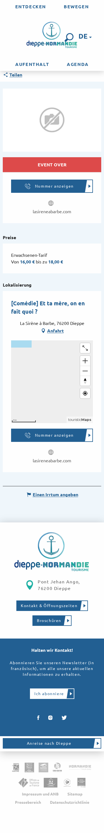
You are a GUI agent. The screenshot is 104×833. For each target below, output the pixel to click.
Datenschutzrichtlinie (69, 802)
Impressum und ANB (40, 794)
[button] (69, 37)
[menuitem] (30, 6)
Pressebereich (28, 802)
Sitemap (74, 794)
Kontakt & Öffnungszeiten (49, 606)
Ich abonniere (49, 694)
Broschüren (49, 620)
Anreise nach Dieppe (49, 743)
